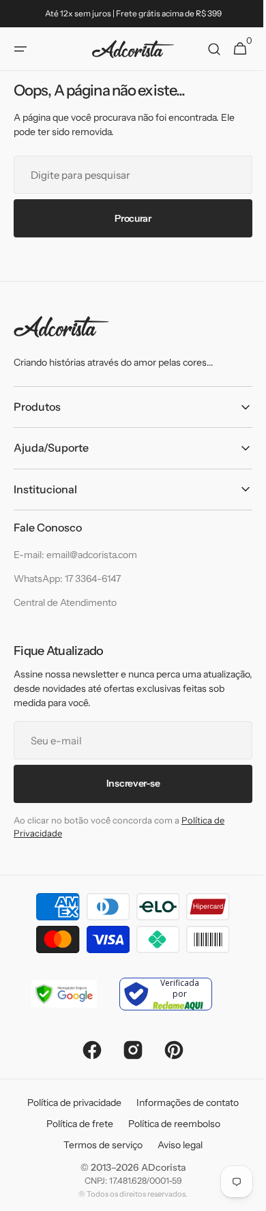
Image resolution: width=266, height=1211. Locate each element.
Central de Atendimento (65, 602)
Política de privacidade (70, 1102)
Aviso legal (175, 1145)
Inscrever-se (128, 783)
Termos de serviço (98, 1145)
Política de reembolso (169, 1124)
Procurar (128, 218)
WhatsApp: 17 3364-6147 (67, 578)
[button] (20, 49)
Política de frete (74, 1124)
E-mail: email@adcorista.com (75, 555)
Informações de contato (183, 1102)
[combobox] (128, 175)
